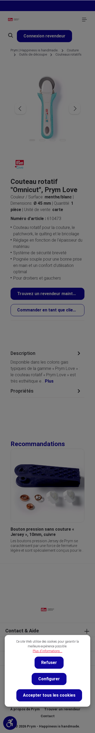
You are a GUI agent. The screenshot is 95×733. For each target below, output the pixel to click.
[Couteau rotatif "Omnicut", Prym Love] (47, 108)
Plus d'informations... (47, 651)
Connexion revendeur (44, 35)
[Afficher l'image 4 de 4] (62, 140)
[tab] (46, 367)
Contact (48, 716)
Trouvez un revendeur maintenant (50, 293)
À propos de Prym (25, 709)
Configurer (49, 678)
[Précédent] (20, 108)
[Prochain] (74, 108)
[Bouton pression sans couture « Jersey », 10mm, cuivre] (47, 485)
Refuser (49, 662)
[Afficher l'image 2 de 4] (42, 140)
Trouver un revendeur (62, 709)
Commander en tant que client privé (50, 309)
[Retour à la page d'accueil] (13, 19)
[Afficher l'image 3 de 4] (52, 140)
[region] (47, 496)
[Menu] (84, 19)
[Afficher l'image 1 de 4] (32, 140)
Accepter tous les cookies (49, 695)
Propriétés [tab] (22, 391)
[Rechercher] (10, 35)
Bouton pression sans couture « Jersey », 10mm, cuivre (42, 532)
